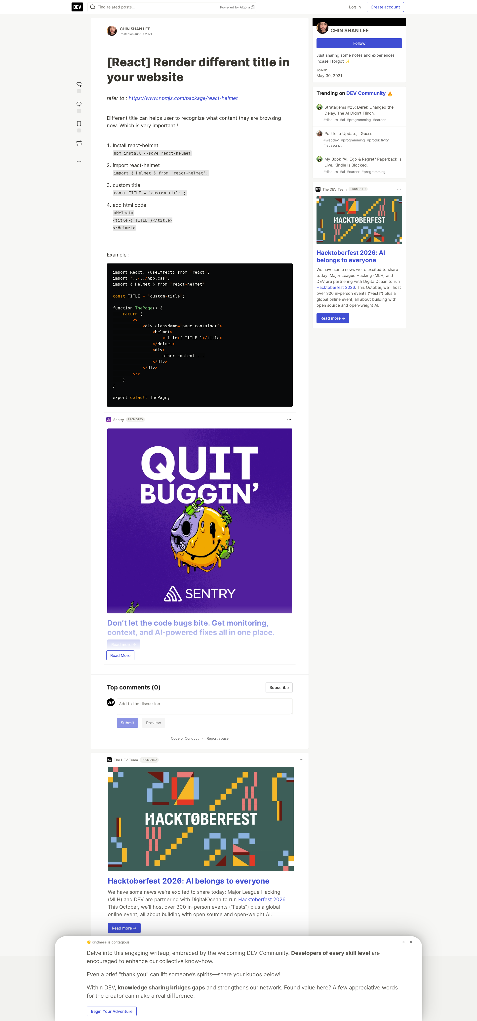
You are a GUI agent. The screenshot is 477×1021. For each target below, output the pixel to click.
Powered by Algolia (235, 7)
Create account (385, 6)
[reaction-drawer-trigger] (79, 87)
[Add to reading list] (79, 126)
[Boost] (79, 143)
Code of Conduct (185, 738)
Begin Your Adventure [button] (111, 1011)
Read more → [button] (124, 928)
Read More (120, 655)
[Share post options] (79, 161)
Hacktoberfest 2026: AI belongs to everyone (189, 880)
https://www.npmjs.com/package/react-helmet (183, 98)
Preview (153, 722)
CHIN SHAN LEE (135, 28)
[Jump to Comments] (79, 106)
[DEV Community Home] (77, 7)
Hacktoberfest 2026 (261, 899)
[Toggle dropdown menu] (289, 420)
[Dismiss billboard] (410, 942)
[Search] (93, 7)
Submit (127, 722)
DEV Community (366, 93)
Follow (359, 43)
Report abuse (218, 738)
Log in (355, 6)
